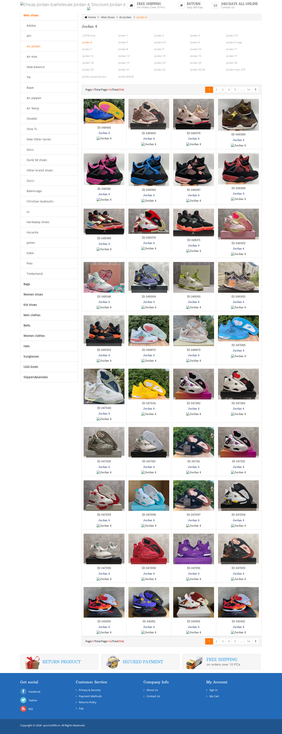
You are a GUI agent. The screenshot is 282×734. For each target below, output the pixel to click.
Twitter (32, 700)
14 (248, 89)
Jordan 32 (159, 69)
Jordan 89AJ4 (126, 76)
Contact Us (228, 7)
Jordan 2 (159, 35)
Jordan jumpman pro (94, 76)
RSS (30, 709)
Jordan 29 (88, 69)
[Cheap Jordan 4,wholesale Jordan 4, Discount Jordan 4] (72, 4)
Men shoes (108, 17)
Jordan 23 (159, 63)
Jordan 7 (87, 49)
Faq (81, 708)
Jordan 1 (123, 35)
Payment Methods (90, 696)
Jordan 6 (195, 42)
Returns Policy (87, 702)
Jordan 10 (195, 49)
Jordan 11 (231, 49)
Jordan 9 (159, 49)
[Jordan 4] (104, 111)
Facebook (34, 691)
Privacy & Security (90, 690)
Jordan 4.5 (160, 42)
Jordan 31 (123, 69)
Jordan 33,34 (197, 69)
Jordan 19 (123, 63)
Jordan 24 (195, 63)
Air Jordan (125, 17)
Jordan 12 (88, 56)
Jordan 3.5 (232, 35)
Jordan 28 (231, 63)
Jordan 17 (231, 56)
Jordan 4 (87, 42)
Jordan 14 (159, 56)
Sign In (213, 690)
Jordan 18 (88, 63)
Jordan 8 (123, 49)
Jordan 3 (195, 35)
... (241, 89)
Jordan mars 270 (235, 69)
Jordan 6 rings (234, 42)
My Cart (214, 696)
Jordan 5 (123, 42)
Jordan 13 (123, 56)
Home (92, 17)
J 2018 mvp (89, 35)
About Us (152, 690)
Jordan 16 (195, 56)
